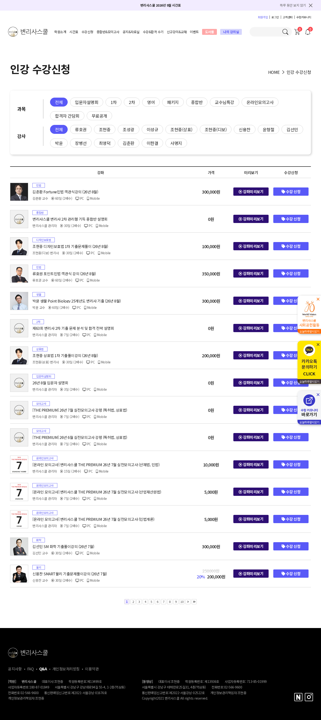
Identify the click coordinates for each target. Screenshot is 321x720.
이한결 (152, 143)
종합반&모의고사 (108, 31)
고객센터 (288, 17)
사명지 (176, 143)
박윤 (59, 143)
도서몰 (209, 31)
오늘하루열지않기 (309, 331)
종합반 (197, 102)
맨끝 (194, 601)
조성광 (128, 129)
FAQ (30, 669)
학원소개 (60, 31)
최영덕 (105, 143)
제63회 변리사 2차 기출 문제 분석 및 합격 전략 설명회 (73, 328)
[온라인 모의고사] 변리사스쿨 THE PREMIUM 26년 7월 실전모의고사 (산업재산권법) (96, 492)
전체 (59, 102)
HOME (274, 72)
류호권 (81, 129)
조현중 (105, 129)
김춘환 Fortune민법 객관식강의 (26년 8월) (65, 192)
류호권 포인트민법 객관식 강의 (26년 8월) (64, 273)
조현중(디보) (216, 129)
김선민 (292, 129)
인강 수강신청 (299, 72)
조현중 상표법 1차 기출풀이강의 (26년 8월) (65, 355)
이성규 (152, 129)
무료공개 (99, 116)
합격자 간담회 (67, 116)
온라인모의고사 (260, 102)
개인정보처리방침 (66, 669)
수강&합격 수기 (153, 31)
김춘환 (128, 143)
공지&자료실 (131, 31)
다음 (188, 601)
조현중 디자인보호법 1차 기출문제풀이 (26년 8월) (70, 246)
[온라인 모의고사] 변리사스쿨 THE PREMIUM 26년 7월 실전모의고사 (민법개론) (93, 519)
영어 (151, 102)
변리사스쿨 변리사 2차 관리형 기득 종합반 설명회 (70, 219)
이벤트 (194, 31)
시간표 (73, 31)
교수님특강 (224, 102)
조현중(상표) (181, 129)
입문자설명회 (86, 102)
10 (182, 601)
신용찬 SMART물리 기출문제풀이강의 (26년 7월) (69, 574)
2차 (132, 102)
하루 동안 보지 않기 (293, 5)
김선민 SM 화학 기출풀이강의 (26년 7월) (63, 546)
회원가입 (263, 17)
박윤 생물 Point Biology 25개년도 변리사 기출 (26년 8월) (76, 301)
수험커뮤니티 (303, 17)
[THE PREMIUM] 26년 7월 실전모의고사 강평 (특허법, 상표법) (79, 410)
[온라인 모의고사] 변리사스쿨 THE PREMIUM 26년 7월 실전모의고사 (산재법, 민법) (95, 464)
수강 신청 (292, 191)
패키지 (173, 102)
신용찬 (245, 129)
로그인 (275, 17)
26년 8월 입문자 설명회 (50, 383)
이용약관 (92, 669)
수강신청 (87, 31)
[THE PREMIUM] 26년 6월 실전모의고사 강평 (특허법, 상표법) (79, 437)
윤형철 (268, 129)
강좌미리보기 (253, 191)
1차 (113, 102)
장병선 (81, 143)
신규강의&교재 (177, 31)
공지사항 (15, 669)
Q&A (43, 669)
